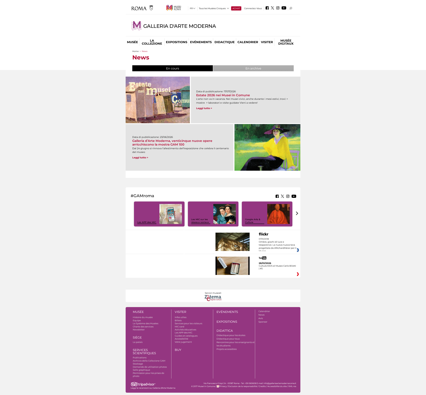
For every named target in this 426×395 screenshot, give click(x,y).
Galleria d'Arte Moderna (179, 26)
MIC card (179, 326)
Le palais (137, 342)
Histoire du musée (143, 317)
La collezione (152, 42)
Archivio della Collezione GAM (149, 360)
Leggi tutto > (204, 108)
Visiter (267, 42)
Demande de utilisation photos (150, 367)
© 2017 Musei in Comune (203, 386)
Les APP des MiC (146, 222)
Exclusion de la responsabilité (242, 386)
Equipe (137, 320)
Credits (262, 386)
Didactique (224, 42)
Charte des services (143, 326)
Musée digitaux (286, 42)
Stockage (138, 363)
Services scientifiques (144, 352)
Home (135, 51)
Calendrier (247, 42)
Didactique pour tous (228, 338)
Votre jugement (183, 342)
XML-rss (292, 386)
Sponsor (262, 321)
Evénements (201, 42)
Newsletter (139, 329)
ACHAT (236, 8)
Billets (178, 320)
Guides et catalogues (186, 335)
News (261, 314)
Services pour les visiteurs (188, 323)
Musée (132, 42)
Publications (139, 357)
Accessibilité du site (277, 386)
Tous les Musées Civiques (212, 8)
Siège (137, 337)
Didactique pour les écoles (230, 335)
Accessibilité (181, 338)
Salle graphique (141, 370)
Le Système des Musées (145, 323)
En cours (181, 68)
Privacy (223, 386)
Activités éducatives (185, 329)
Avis (260, 318)
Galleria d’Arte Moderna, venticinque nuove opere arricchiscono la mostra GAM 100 (172, 142)
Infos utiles (180, 317)
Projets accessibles (226, 349)
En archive (253, 68)
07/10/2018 (277, 245)
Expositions (176, 42)
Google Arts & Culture (252, 220)
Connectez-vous (253, 8)
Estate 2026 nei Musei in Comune (223, 95)
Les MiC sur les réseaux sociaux (200, 220)
